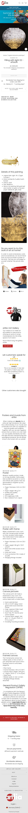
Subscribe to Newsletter (14, 790)
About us (14, 776)
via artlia (7, 346)
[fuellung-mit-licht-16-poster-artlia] (14, 276)
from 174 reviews (13, 360)
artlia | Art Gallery (13, 769)
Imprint (14, 784)
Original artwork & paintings (16, 55)
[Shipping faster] (14, 732)
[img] (14, 359)
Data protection (14, 786)
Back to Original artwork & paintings (15, 718)
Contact (14, 779)
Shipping (13, 68)
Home (5, 55)
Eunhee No (14, 58)
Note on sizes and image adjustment (14, 89)
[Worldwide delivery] (14, 757)
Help (13, 772)
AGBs (14, 781)
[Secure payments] (14, 745)
